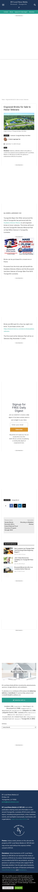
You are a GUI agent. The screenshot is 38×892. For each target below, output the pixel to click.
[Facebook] (19, 7)
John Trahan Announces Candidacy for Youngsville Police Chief (23, 559)
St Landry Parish (7, 717)
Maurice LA (31, 712)
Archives (4, 724)
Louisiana (22, 712)
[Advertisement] (19, 35)
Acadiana (8, 706)
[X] (15, 506)
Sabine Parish (20, 714)
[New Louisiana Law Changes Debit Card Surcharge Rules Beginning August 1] (8, 551)
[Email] (24, 506)
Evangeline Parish (26, 708)
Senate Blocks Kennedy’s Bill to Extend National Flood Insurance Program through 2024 (11, 526)
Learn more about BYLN (19, 819)
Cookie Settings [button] (8, 888)
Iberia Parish (6, 710)
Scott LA (27, 714)
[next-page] (8, 576)
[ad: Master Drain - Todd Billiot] (19, 254)
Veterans (18, 719)
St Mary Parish (31, 717)
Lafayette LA (29, 710)
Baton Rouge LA (28, 706)
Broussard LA (13, 708)
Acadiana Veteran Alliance (12, 223)
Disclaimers (22, 870)
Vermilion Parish (8, 719)
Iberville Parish (16, 710)
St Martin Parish (20, 717)
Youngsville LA (15, 500)
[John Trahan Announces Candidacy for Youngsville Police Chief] (8, 560)
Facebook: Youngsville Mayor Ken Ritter (20, 135)
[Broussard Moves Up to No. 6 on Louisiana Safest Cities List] (8, 569)
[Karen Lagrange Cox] (6, 139)
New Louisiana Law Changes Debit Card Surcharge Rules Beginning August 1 (24, 550)
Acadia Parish (18, 706)
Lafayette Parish (9, 712)
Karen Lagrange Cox (14, 139)
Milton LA (11, 715)
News (3, 99)
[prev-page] (5, 576)
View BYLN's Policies (9, 870)
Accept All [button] (18, 888)
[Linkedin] (20, 506)
